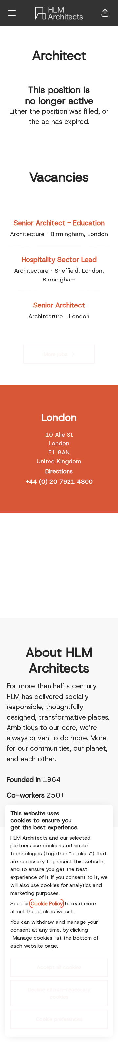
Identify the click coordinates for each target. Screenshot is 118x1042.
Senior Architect (59, 305)
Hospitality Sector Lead (59, 259)
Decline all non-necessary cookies (59, 993)
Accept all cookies (59, 967)
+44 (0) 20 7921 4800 (59, 482)
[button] (105, 13)
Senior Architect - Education (59, 222)
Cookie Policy (47, 903)
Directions (59, 471)
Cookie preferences (59, 1019)
